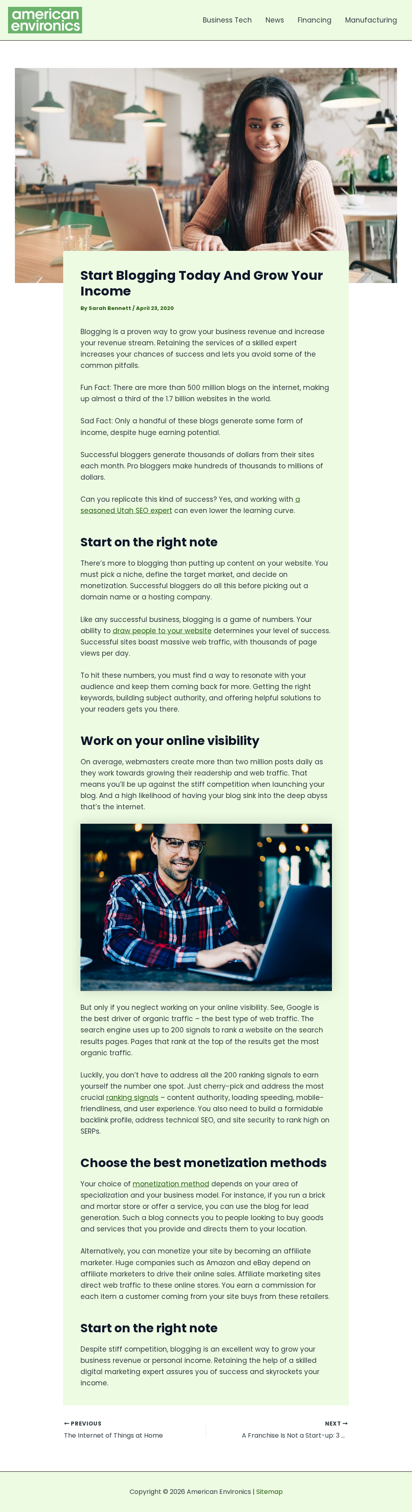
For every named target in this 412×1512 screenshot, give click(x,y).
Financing (315, 20)
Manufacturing (371, 20)
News (275, 20)
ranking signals (132, 1097)
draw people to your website (162, 631)
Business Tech (227, 20)
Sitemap (269, 1491)
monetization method (171, 1184)
